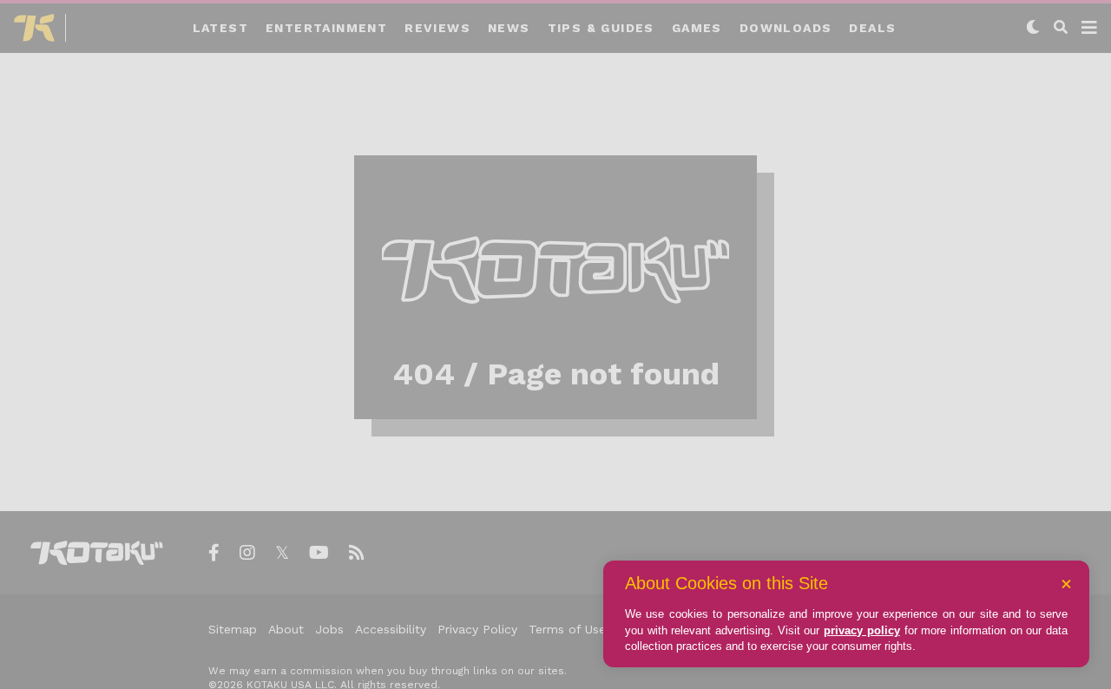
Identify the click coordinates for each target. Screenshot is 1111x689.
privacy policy (862, 630)
